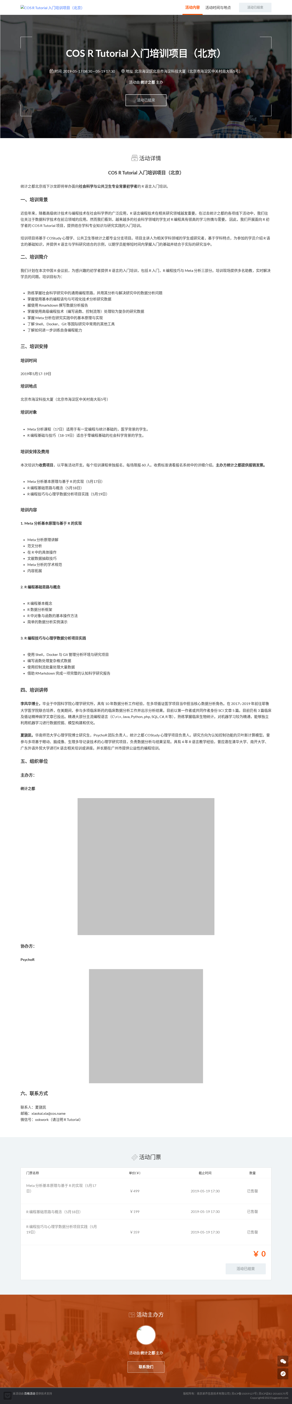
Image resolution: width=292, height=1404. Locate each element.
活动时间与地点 (218, 7)
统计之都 (148, 82)
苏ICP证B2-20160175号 (273, 1393)
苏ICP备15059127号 (244, 1393)
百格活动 (29, 1393)
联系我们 (146, 1367)
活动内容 (192, 7)
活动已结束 (146, 100)
